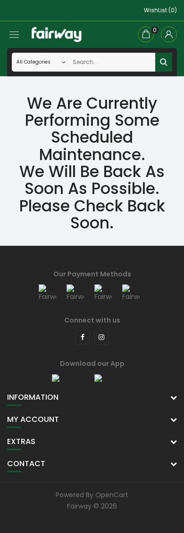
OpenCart (111, 495)
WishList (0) (160, 10)
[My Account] (169, 34)
